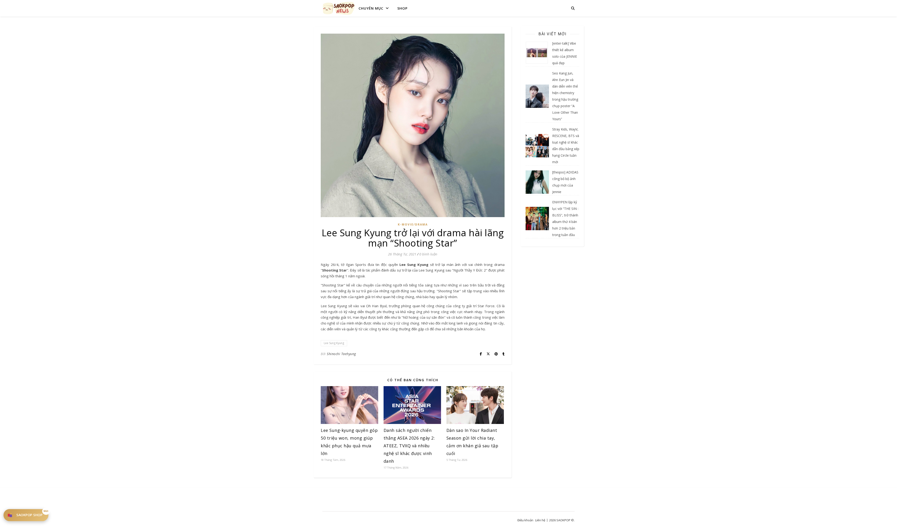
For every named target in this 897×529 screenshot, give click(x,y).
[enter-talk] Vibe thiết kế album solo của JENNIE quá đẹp (564, 53)
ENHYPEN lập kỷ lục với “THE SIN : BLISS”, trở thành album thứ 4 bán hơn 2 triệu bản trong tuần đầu (565, 218)
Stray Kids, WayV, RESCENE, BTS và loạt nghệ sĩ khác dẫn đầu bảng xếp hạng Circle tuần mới (565, 145)
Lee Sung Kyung (334, 343)
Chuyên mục (371, 8)
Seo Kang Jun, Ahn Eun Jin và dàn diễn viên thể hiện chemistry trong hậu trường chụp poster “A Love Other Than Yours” (565, 96)
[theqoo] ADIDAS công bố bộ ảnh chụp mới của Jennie (565, 182)
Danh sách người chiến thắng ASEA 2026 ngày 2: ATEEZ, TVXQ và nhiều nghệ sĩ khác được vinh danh (409, 445)
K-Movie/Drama (413, 224)
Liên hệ (540, 520)
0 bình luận (428, 254)
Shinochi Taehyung (341, 354)
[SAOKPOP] (338, 8)
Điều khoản (525, 520)
